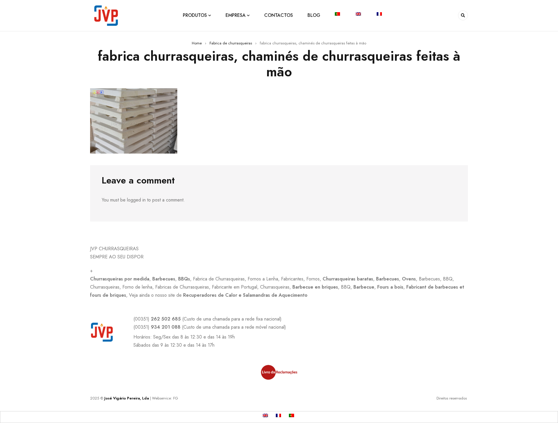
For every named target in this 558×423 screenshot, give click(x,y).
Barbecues (163, 279)
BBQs (184, 279)
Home (197, 43)
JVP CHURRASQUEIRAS (114, 248)
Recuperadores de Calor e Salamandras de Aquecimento (245, 295)
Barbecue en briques (315, 287)
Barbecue (363, 287)
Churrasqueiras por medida (119, 279)
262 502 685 (166, 319)
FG (175, 398)
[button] (279, 249)
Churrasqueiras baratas (348, 279)
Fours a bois (390, 287)
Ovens (409, 279)
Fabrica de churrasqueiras (231, 43)
